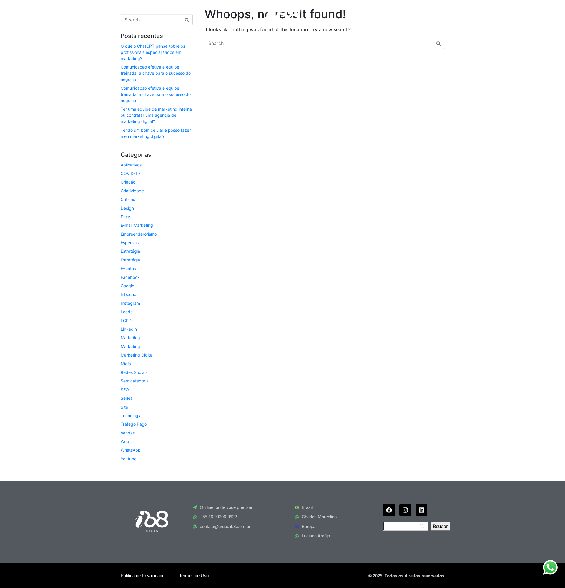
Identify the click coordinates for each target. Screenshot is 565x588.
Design (127, 208)
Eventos (128, 268)
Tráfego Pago (134, 424)
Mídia (126, 363)
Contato (393, 48)
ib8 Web (305, 48)
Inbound (129, 294)
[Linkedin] (421, 510)
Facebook (130, 277)
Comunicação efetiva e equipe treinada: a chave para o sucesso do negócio (156, 73)
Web (125, 441)
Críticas (128, 199)
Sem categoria (135, 380)
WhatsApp (131, 449)
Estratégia (130, 251)
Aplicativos (131, 164)
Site (124, 406)
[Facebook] (389, 510)
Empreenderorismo (139, 233)
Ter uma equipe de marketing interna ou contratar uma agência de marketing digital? (156, 115)
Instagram (130, 303)
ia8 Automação (255, 48)
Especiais (130, 242)
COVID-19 (130, 173)
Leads (126, 311)
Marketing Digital (137, 354)
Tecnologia (131, 415)
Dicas (126, 216)
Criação (128, 181)
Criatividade (132, 190)
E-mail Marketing (137, 225)
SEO (125, 389)
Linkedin (129, 329)
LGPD (126, 320)
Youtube (129, 458)
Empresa (203, 48)
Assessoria (349, 48)
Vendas (128, 432)
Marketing (130, 337)
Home (168, 48)
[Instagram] (405, 510)
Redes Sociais (134, 372)
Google (127, 285)
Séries (126, 398)
